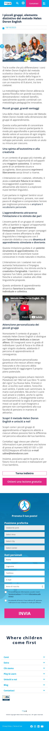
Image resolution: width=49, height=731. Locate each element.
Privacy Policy (7, 726)
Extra (6, 662)
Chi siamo (9, 668)
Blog (6, 685)
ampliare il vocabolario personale (23, 206)
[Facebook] (31, 726)
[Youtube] (42, 726)
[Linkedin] (38, 726)
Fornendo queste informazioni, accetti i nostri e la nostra (24, 594)
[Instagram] (35, 726)
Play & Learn (10, 673)
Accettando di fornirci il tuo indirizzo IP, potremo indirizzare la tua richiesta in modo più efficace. (25, 601)
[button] (2, 46)
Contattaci (33, 3)
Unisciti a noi (10, 679)
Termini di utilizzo (14, 594)
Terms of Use (17, 726)
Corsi (6, 657)
